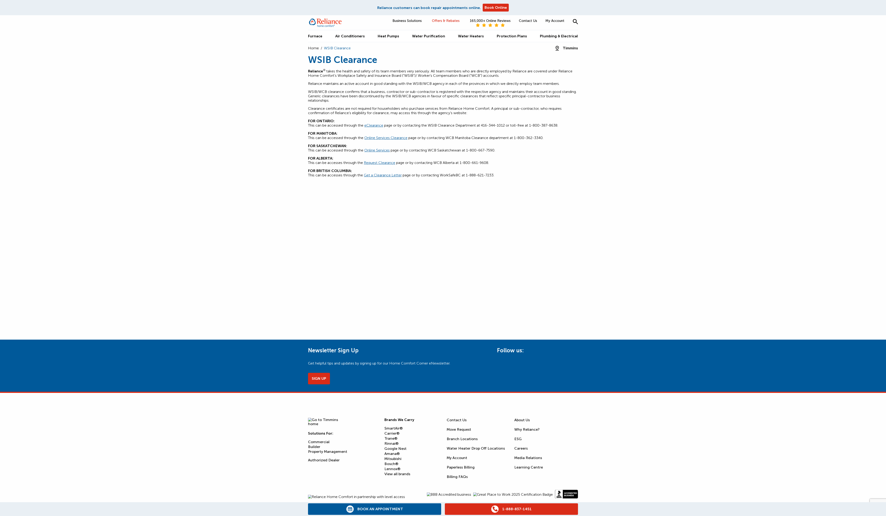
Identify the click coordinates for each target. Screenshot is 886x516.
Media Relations (528, 458)
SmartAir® (393, 428)
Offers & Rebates (446, 21)
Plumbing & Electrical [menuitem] (559, 36)
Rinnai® (391, 443)
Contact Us (528, 21)
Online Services (377, 150)
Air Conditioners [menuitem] (350, 36)
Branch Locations (462, 439)
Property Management (327, 451)
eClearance (373, 125)
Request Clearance (379, 162)
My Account (554, 21)
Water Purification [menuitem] (428, 36)
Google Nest (395, 448)
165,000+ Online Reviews (490, 21)
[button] (575, 21)
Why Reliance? (527, 429)
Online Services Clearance (385, 138)
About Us (522, 420)
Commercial (318, 442)
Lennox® (392, 469)
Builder (314, 447)
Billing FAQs (457, 476)
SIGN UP (319, 378)
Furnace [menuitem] (315, 36)
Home (313, 48)
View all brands (397, 474)
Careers (521, 448)
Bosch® (391, 464)
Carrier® (391, 433)
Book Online (496, 7)
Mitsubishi (392, 459)
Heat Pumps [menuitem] (388, 36)
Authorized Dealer (324, 460)
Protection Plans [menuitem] (512, 36)
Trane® (390, 438)
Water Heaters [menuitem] (471, 36)
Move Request (459, 429)
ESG (518, 439)
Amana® (392, 453)
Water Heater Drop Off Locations (476, 448)
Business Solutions (407, 21)
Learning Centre (528, 467)
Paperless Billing (461, 467)
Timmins (570, 48)
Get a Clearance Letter (383, 175)
